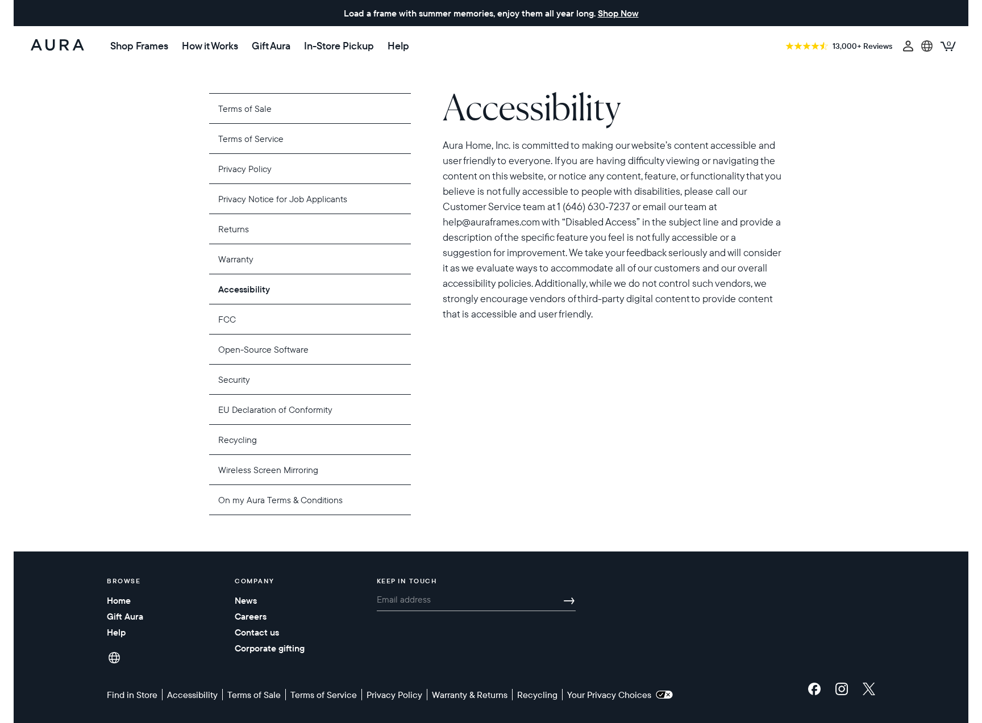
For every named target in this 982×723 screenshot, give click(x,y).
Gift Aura (271, 46)
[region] (612, 202)
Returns (233, 229)
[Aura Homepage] (57, 46)
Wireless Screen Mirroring (268, 469)
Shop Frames (139, 46)
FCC (227, 319)
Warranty (235, 259)
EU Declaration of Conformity (275, 409)
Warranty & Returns (469, 694)
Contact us (257, 632)
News (246, 600)
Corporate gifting (270, 648)
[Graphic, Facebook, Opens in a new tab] (817, 689)
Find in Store (132, 694)
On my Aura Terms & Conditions (280, 499)
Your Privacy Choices (611, 694)
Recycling (237, 439)
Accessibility (244, 289)
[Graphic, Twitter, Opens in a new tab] (869, 689)
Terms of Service (251, 138)
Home (119, 600)
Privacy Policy (245, 168)
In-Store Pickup (339, 46)
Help (398, 46)
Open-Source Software (263, 349)
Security (234, 379)
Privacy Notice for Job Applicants (282, 198)
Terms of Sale (245, 108)
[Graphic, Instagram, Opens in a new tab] (844, 689)
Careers (251, 616)
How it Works (210, 46)
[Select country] (926, 46)
